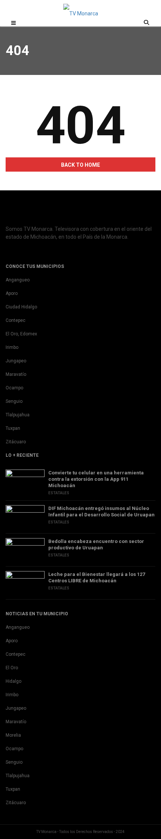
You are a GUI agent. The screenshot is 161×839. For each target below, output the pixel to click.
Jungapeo (16, 360)
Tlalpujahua (18, 414)
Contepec (15, 320)
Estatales (58, 493)
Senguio (14, 401)
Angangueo (18, 280)
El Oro (12, 667)
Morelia (13, 735)
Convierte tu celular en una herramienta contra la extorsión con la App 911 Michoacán (96, 479)
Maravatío (16, 374)
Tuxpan (13, 428)
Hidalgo (13, 681)
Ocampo (14, 387)
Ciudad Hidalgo (21, 307)
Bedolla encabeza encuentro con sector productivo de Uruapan (96, 544)
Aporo (12, 293)
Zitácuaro (16, 441)
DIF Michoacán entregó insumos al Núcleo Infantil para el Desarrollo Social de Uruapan (101, 511)
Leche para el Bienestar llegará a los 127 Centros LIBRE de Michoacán (96, 577)
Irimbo (12, 347)
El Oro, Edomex (21, 333)
